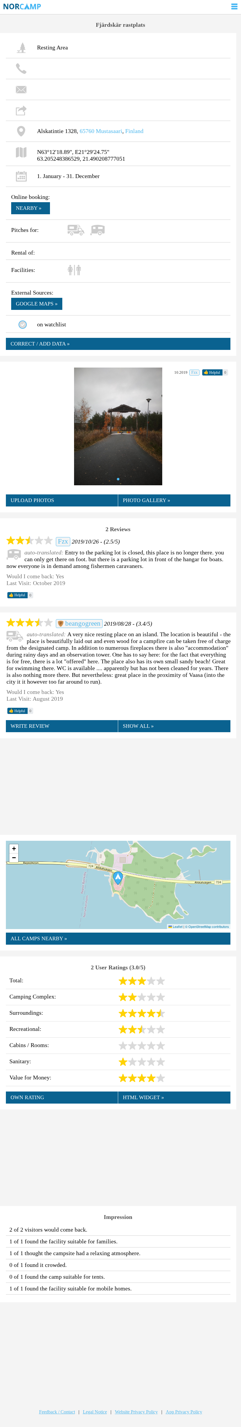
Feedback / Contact (57, 1411)
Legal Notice (95, 1411)
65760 (87, 131)
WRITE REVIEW (30, 726)
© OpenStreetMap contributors (207, 926)
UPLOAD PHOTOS (32, 500)
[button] (118, 878)
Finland (134, 131)
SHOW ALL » (138, 726)
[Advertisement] (118, 786)
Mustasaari (109, 131)
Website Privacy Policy (136, 1411)
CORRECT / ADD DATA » (40, 344)
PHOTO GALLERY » (146, 500)
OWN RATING (27, 1097)
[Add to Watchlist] (23, 324)
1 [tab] (118, 479)
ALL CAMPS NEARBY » (39, 938)
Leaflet (177, 926)
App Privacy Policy (184, 1411)
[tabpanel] (118, 426)
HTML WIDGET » (143, 1097)
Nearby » (28, 208)
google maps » (37, 304)
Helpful (212, 372)
